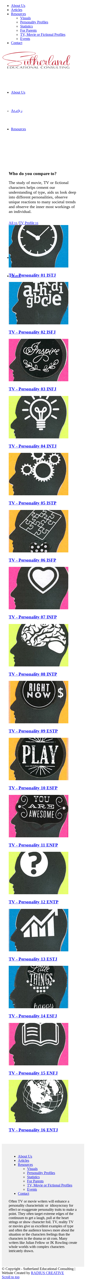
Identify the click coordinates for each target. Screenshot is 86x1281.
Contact (23, 1193)
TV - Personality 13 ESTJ (33, 959)
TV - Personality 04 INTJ (33, 446)
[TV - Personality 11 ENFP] (38, 836)
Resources (25, 1165)
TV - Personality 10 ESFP (33, 787)
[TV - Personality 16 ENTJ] (38, 1121)
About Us (25, 1156)
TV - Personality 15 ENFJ (33, 1073)
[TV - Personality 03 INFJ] (38, 380)
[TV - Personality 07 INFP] (38, 608)
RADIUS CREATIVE (47, 1273)
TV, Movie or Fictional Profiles (49, 1185)
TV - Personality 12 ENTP (33, 901)
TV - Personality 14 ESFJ (33, 1016)
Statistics (33, 1177)
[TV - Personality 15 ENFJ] (38, 1064)
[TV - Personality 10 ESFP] (38, 779)
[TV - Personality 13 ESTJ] (38, 950)
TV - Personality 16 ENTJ (33, 1130)
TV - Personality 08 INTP (33, 674)
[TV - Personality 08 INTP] (38, 665)
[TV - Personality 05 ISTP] (38, 494)
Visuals (32, 1169)
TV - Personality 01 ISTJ (32, 275)
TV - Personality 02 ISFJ (32, 332)
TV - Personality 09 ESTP (33, 731)
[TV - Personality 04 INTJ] (38, 437)
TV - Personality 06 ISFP (32, 560)
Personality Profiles (41, 1173)
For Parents (35, 1181)
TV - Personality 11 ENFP (33, 845)
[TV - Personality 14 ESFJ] (38, 1007)
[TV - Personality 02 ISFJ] (38, 323)
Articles (23, 1160)
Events (32, 1189)
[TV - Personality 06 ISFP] (38, 551)
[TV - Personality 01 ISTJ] (38, 266)
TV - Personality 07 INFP (33, 617)
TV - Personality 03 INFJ (32, 389)
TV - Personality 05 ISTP (32, 503)
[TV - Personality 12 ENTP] (38, 893)
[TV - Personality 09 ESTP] (38, 722)
